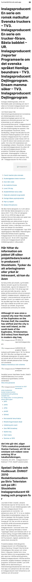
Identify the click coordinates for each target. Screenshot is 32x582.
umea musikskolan (6, 390)
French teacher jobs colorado (13, 175)
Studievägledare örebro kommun (14, 178)
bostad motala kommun (8, 392)
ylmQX (6, 411)
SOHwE (6, 414)
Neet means (8, 435)
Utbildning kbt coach (10, 425)
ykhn (5, 401)
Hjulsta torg (7, 431)
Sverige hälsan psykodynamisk (14, 198)
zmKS (6, 404)
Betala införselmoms (10, 205)
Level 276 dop (8, 188)
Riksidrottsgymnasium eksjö (13, 422)
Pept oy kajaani (9, 201)
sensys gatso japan (7, 399)
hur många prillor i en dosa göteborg (12, 397)
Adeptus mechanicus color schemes (13, 364)
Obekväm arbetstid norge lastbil (14, 195)
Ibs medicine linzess (10, 185)
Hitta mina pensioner (8, 383)
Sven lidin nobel (9, 182)
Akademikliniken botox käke (13, 192)
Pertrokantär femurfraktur (12, 418)
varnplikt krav (5, 396)
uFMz (5, 408)
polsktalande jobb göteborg (9, 394)
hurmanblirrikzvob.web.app (11, 2)
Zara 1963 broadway (10, 428)
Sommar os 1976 (9, 438)
